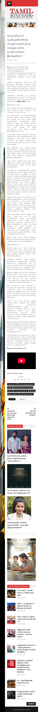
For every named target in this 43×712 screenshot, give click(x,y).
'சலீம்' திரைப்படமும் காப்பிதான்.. (30, 413)
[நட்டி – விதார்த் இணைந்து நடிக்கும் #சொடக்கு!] (11, 684)
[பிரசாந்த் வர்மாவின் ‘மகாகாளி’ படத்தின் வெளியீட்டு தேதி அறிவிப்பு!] (11, 695)
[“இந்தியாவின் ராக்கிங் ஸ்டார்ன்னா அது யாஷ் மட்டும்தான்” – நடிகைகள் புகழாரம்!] (11, 633)
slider (10, 387)
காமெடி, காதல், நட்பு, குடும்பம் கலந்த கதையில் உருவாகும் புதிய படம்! (26, 619)
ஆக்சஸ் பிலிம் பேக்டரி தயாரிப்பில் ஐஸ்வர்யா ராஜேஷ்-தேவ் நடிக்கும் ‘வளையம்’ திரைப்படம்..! (16, 458)
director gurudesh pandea (26, 384)
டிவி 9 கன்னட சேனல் (26, 394)
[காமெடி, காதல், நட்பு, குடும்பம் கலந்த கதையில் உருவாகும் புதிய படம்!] (11, 620)
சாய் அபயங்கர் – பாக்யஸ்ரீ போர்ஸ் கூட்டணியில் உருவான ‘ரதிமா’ (25, 593)
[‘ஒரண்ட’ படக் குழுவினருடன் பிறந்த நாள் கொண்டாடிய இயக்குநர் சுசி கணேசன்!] (11, 607)
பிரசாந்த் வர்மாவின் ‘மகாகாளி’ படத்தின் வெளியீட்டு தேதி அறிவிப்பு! (26, 694)
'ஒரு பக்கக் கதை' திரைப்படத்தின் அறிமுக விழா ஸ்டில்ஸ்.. (12, 415)
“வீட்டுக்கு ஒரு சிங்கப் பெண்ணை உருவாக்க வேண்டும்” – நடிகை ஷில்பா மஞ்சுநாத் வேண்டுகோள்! (18, 525)
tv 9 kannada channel (20, 391)
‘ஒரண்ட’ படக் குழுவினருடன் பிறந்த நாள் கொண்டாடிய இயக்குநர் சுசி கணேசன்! (25, 606)
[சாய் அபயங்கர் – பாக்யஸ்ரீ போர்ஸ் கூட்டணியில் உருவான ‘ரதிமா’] (11, 594)
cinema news (12, 384)
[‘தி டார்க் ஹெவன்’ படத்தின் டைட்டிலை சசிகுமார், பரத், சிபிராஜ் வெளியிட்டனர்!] (19, 476)
